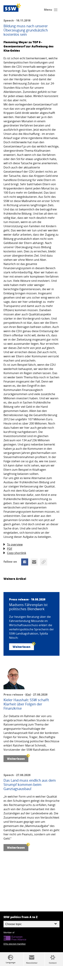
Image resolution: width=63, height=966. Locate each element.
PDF (9, 549)
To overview (15, 544)
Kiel (28, 694)
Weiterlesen (21, 647)
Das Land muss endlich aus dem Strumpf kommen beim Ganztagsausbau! (30, 784)
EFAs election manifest (15, 943)
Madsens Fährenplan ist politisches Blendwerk (28, 607)
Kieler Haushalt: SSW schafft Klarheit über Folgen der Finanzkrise (26, 704)
